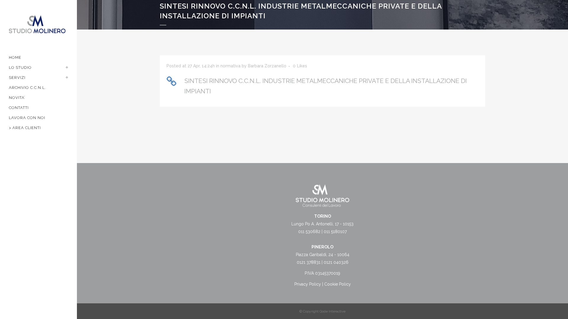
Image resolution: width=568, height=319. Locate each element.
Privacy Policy (307, 284)
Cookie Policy (337, 284)
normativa (230, 66)
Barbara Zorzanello (267, 66)
